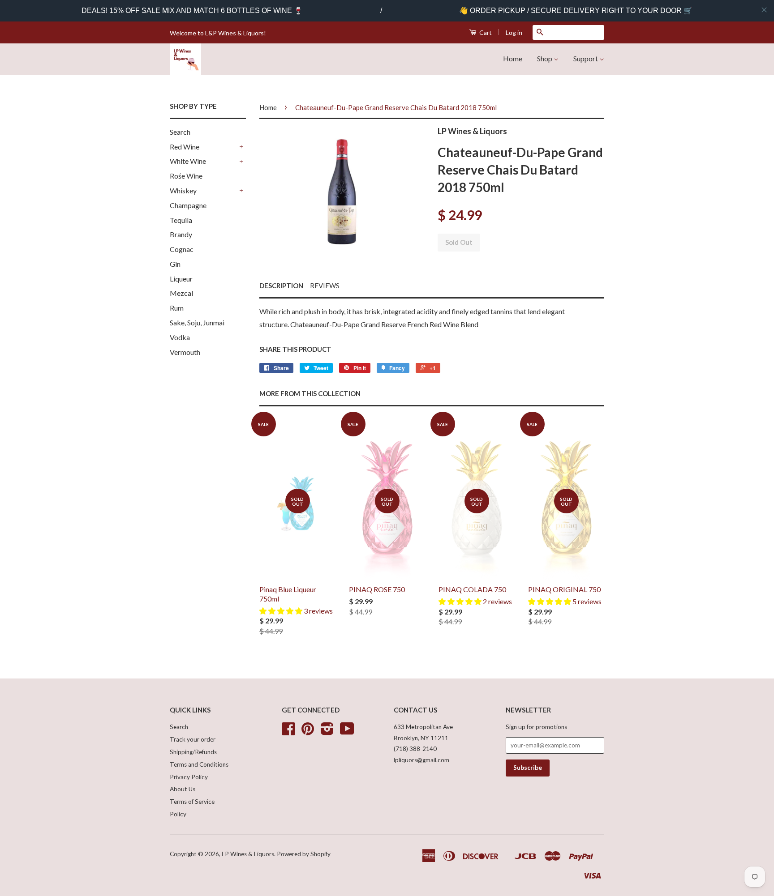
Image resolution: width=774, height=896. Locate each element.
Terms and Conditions (199, 764)
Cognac (182, 249)
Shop (545, 58)
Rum (177, 307)
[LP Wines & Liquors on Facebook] (288, 731)
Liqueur (181, 278)
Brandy (181, 234)
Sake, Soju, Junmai (197, 322)
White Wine (188, 161)
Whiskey (183, 190)
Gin (175, 264)
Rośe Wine (186, 175)
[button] (281, 610)
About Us (182, 789)
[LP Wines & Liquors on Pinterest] (307, 731)
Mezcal (181, 293)
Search (180, 132)
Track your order (192, 739)
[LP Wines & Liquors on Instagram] (327, 731)
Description (281, 286)
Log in (514, 32)
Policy (178, 814)
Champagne (188, 205)
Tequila (181, 220)
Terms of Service (192, 801)
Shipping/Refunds (193, 751)
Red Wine (184, 146)
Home (512, 58)
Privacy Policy (189, 777)
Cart (485, 32)
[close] (764, 10)
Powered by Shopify (304, 854)
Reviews (325, 286)
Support (586, 58)
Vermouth (185, 352)
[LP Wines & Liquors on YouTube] (347, 731)
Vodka (180, 337)
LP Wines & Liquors (248, 854)
